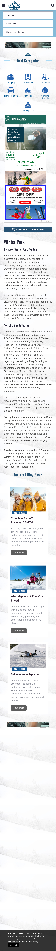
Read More (18, 552)
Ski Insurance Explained (25, 674)
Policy (35, 941)
